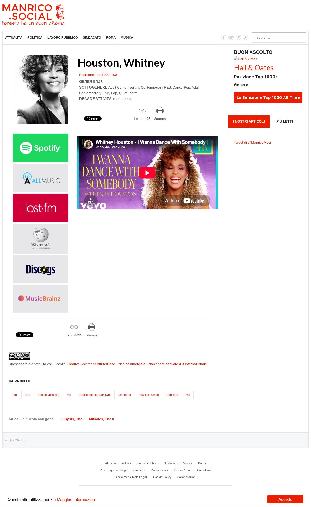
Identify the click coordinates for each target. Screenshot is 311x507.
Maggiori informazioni (76, 499)
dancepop (124, 394)
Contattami (204, 470)
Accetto (285, 499)
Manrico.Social (44, 15)
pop (14, 394)
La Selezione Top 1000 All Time (268, 97)
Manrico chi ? (159, 470)
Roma (111, 37)
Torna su (17, 440)
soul (27, 394)
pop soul (172, 394)
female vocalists (48, 394)
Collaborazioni (186, 477)
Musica (127, 37)
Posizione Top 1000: (255, 76)
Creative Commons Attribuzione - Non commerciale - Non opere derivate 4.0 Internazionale (137, 364)
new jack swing (149, 394)
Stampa (160, 118)
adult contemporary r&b (94, 394)
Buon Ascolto (253, 52)
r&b (188, 394)
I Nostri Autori (182, 470)
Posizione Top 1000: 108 (98, 75)
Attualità (13, 37)
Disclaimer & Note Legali (131, 477)
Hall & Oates (254, 67)
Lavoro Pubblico (62, 37)
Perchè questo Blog (113, 470)
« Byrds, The (71, 419)
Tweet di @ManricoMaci (252, 142)
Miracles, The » (101, 419)
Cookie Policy (162, 477)
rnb (69, 394)
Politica (34, 37)
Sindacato (92, 37)
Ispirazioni (138, 470)
